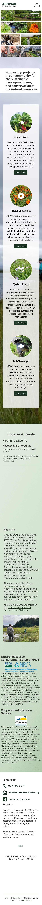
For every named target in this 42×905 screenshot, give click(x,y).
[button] (36, 4)
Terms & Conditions (13, 898)
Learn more (20, 172)
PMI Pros (27, 900)
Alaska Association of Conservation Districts (17, 609)
